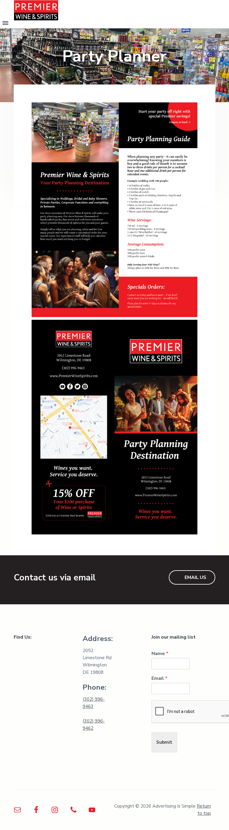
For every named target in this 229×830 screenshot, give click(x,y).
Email (159, 678)
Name (159, 654)
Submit (164, 742)
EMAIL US (195, 577)
